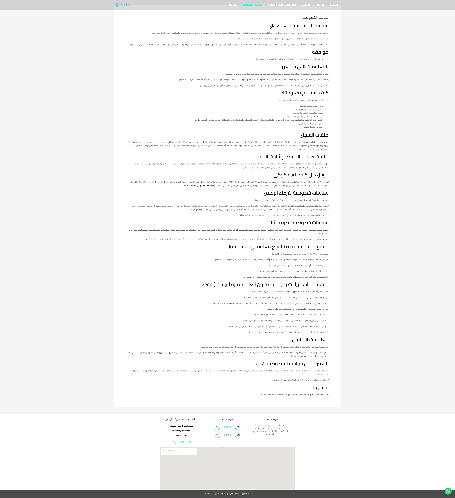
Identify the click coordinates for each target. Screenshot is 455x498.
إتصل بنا (232, 4)
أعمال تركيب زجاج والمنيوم (282, 4)
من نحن (320, 4)
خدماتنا (307, 4)
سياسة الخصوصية (252, 4)
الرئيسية (334, 4)
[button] (448, 491)
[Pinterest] (238, 435)
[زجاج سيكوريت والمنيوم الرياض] (123, 5)
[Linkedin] (227, 435)
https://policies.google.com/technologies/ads (202, 185)
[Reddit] (217, 435)
